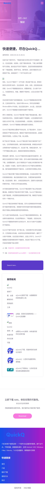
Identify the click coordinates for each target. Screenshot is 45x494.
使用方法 (5, 476)
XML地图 (27, 488)
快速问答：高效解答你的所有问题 (18, 248)
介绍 (3, 468)
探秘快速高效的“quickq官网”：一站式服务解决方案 (24, 253)
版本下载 (5, 472)
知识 (25, 18)
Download (22, 416)
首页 (20, 18)
